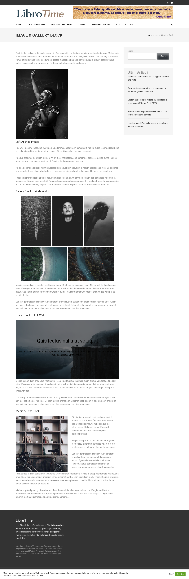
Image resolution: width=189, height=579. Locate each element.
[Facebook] (168, 3)
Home (18, 25)
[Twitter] (172, 3)
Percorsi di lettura (61, 25)
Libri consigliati (36, 25)
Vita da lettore (124, 25)
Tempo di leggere (101, 25)
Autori (82, 25)
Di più (171, 574)
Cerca (130, 51)
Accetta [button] (180, 574)
